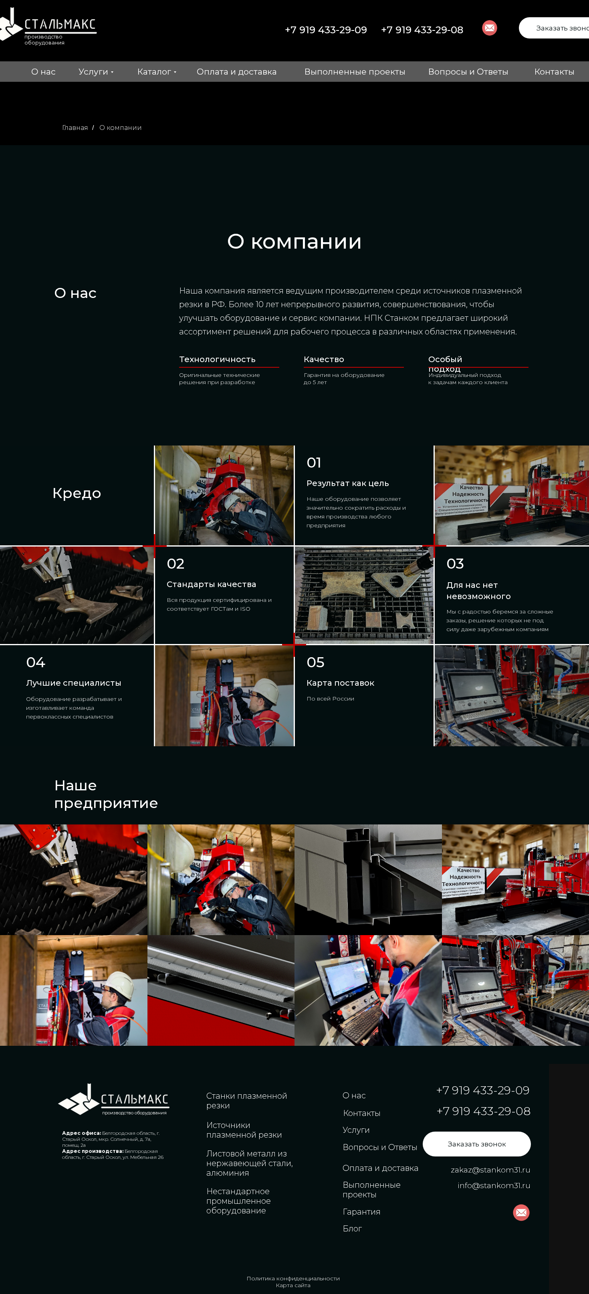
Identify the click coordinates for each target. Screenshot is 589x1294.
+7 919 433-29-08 (422, 30)
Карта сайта (293, 1285)
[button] (477, 1144)
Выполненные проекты (355, 72)
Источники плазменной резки (244, 1130)
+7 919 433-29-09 (326, 30)
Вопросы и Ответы (468, 72)
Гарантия (362, 1212)
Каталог (154, 72)
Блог (352, 1228)
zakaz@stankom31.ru (491, 1170)
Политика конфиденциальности (293, 1278)
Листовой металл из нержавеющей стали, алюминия (249, 1163)
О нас (43, 72)
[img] (114, 1099)
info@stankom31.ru (494, 1185)
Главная (75, 128)
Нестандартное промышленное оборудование (238, 1201)
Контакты (555, 72)
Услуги (93, 72)
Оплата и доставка (237, 72)
